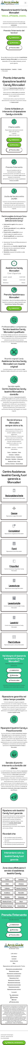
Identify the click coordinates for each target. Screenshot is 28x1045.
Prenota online (15, 1002)
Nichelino (13, 459)
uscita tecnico (14, 961)
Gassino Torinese (10, 457)
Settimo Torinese (10, 463)
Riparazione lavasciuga (14, 982)
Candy (19, 69)
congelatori (14, 530)
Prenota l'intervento (15, 1042)
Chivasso (11, 454)
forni (14, 548)
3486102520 (15, 37)
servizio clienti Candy (15, 823)
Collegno (17, 454)
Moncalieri (8, 459)
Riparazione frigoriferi (14, 980)
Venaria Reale (19, 463)
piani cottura (14, 642)
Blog (14, 963)
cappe (14, 513)
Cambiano (14, 452)
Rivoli (18, 461)
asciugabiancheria (14, 495)
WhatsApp (15, 43)
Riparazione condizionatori (14, 973)
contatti (14, 958)
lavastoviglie (14, 603)
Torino (9, 452)
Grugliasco (19, 457)
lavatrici (14, 69)
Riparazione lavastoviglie (14, 985)
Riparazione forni (14, 978)
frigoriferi (14, 566)
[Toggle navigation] (25, 3)
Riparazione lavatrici (14, 987)
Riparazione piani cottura (14, 989)
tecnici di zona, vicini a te (16, 88)
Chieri (19, 452)
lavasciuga (14, 585)
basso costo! (15, 102)
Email (14, 999)
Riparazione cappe (14, 971)
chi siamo (14, 956)
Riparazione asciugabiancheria (14, 969)
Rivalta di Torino (12, 461)
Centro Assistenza (6, 69)
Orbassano (20, 459)
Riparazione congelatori (14, 976)
